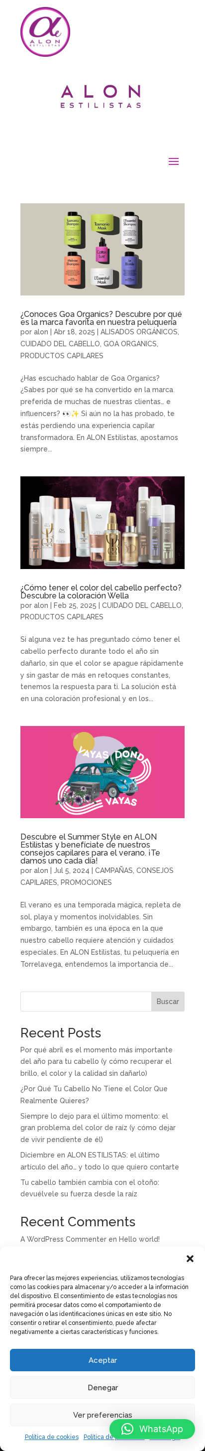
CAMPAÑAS (114, 870)
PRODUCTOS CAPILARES (61, 356)
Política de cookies (52, 1437)
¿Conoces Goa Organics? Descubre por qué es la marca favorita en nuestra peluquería (101, 318)
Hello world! (139, 1239)
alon (41, 332)
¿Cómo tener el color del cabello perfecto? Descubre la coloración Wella (101, 591)
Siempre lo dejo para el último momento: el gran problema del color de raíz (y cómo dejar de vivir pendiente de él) (98, 1128)
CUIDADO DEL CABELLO (60, 344)
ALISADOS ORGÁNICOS (139, 332)
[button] (190, 1259)
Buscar (168, 1002)
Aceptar (103, 1360)
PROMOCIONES (86, 882)
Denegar (103, 1387)
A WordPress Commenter (63, 1239)
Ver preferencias (102, 1415)
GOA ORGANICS (130, 344)
